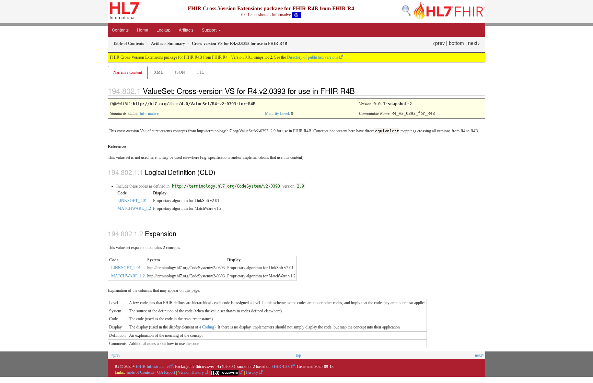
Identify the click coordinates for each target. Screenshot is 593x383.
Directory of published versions (312, 57)
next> (474, 42)
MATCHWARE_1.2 (134, 208)
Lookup (163, 30)
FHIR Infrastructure (152, 366)
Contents (120, 30)
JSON (180, 72)
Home (142, 30)
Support (210, 30)
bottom (456, 42)
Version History (191, 372)
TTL (200, 72)
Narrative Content (127, 72)
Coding (208, 327)
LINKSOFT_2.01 (132, 200)
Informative (149, 113)
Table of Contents (140, 372)
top (298, 355)
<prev (438, 42)
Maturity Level (277, 113)
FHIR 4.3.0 (280, 366)
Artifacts (186, 30)
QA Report (166, 372)
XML (158, 72)
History (252, 372)
